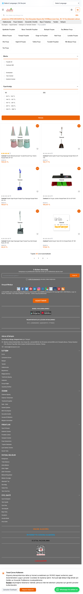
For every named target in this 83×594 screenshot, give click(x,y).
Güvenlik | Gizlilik (31, 22)
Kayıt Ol (74, 275)
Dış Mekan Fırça (66, 29)
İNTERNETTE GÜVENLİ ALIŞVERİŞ (41, 535)
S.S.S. (3, 354)
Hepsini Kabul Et (28, 590)
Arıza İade (4, 521)
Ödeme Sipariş (6, 394)
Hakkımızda (7, 22)
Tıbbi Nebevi (5, 462)
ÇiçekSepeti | (44, 323)
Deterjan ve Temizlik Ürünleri (27, 24)
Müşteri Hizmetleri (7, 420)
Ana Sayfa (5, 24)
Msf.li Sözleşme (6, 410)
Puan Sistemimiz (6, 441)
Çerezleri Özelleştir (10, 590)
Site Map (4, 484)
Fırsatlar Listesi (6, 434)
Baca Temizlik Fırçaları (30, 29)
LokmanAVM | (34, 323)
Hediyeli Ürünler (6, 438)
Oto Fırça (6, 42)
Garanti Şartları (6, 407)
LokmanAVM (41, 561)
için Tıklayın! (16, 339)
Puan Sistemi (18, 22)
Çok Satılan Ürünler (7, 447)
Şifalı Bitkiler (5, 465)
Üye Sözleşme (6, 499)
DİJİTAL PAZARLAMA (41, 541)
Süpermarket (13, 24)
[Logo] (16, 9)
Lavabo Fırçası (73, 35)
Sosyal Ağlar (5, 383)
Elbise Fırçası (7, 35)
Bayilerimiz (5, 370)
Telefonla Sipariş (7, 377)
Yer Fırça (6, 48)
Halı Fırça (57, 35)
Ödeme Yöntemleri (7, 398)
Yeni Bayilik (5, 508)
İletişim (63, 22)
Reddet (9, 583)
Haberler (4, 380)
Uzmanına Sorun (6, 357)
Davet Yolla (5, 451)
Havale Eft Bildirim (7, 417)
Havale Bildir (5, 518)
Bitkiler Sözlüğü (6, 478)
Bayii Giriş (4, 512)
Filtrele (40, 118)
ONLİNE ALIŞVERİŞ (40, 529)
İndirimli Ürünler (6, 431)
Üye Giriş (4, 505)
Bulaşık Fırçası (49, 29)
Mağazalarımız (6, 374)
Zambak (3, 156)
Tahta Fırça (36, 42)
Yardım (55, 22)
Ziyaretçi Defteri (6, 387)
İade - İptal (5, 404)
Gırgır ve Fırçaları (42, 35)
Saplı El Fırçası (21, 42)
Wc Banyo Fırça (70, 42)
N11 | (28, 323)
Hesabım (4, 515)
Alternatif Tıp (5, 481)
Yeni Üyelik (5, 502)
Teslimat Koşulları (7, 401)
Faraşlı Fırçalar (24, 35)
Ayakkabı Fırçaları (9, 29)
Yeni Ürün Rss (6, 491)
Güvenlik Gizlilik (6, 414)
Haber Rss (5, 488)
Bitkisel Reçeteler (7, 475)
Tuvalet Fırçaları (53, 42)
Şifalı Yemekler (6, 471)
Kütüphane (5, 458)
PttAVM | (51, 323)
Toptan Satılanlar (7, 444)
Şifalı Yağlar (5, 468)
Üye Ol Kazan (6, 428)
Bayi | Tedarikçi (45, 22)
